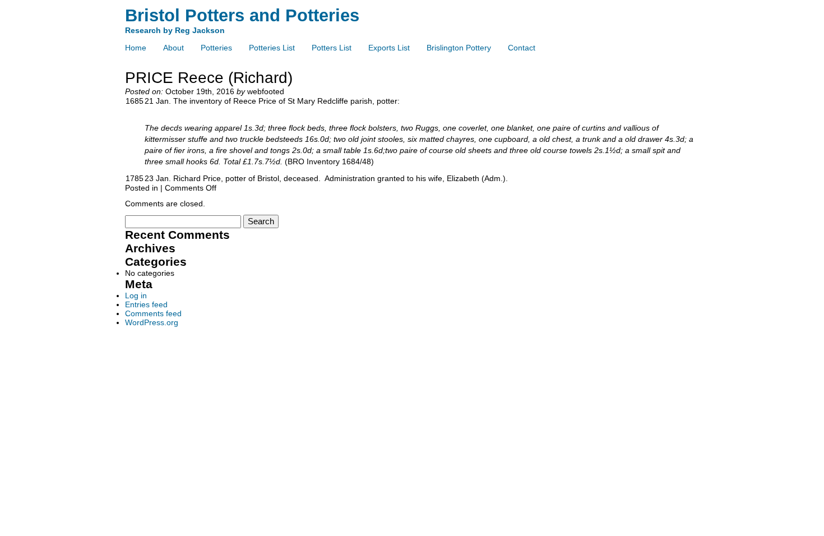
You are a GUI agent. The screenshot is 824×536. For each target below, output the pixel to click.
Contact (521, 47)
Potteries (216, 47)
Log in (136, 295)
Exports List (389, 47)
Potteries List (272, 47)
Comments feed (153, 313)
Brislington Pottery (459, 47)
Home (135, 47)
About (173, 47)
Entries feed (146, 304)
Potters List (331, 47)
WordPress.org (151, 322)
